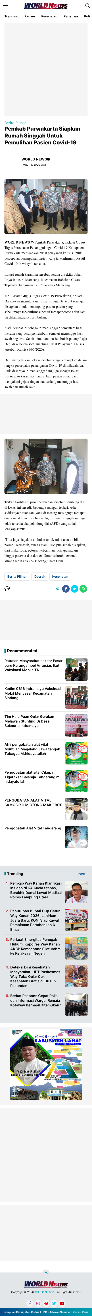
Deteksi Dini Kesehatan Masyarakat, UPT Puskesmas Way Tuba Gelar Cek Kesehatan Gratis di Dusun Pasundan (35, 976)
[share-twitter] (74, 589)
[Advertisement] (46, 69)
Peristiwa (71, 16)
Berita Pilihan (15, 123)
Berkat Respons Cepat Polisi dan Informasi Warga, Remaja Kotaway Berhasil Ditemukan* (35, 1000)
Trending (11, 16)
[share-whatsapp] (83, 589)
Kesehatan (49, 16)
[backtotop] (46, 1273)
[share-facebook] (66, 589)
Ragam (30, 16)
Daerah (39, 576)
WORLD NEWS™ (44, 1292)
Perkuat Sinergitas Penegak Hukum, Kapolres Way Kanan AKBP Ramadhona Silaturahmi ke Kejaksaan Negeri (35, 946)
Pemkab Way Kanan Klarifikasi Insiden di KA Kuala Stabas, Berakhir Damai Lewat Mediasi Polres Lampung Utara (36, 890)
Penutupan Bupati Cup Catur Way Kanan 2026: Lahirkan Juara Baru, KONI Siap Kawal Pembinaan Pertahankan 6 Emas (35, 920)
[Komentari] (7, 589)
